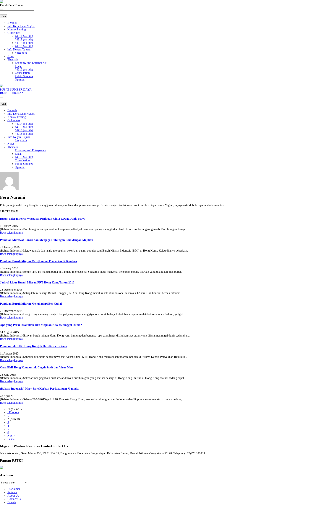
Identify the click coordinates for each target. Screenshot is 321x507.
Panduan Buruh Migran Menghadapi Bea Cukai (31, 303)
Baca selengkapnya (11, 232)
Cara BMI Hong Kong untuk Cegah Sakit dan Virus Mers (36, 367)
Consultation (22, 72)
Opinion (20, 79)
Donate (11, 502)
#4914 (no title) (24, 36)
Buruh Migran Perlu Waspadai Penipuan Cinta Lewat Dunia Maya (42, 218)
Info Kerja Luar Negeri (21, 26)
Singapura (21, 52)
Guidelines (13, 32)
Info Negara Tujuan (18, 49)
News (10, 56)
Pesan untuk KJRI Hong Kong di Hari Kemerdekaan (33, 346)
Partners (12, 492)
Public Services (24, 76)
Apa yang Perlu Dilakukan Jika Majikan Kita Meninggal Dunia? (41, 324)
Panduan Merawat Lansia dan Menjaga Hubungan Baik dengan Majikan (46, 240)
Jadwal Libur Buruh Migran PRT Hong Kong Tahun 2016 (37, 282)
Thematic (12, 59)
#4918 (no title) (24, 39)
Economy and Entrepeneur (30, 62)
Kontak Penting (16, 29)
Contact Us (14, 499)
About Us (13, 495)
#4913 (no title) (24, 42)
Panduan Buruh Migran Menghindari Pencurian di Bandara (38, 261)
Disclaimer (13, 488)
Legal (18, 66)
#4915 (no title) (24, 46)
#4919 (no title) (24, 69)
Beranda (12, 22)
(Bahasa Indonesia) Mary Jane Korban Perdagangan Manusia (39, 388)
